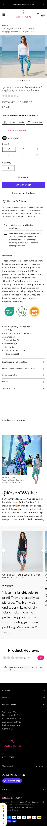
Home (5, 25)
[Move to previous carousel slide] (3, 550)
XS (9, 149)
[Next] (43, 4)
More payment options (23, 193)
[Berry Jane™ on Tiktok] (19, 775)
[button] (23, 138)
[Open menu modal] (3, 14)
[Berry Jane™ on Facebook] (3, 775)
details (31, 4)
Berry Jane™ (8, 101)
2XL (38, 155)
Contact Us (7, 728)
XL (23, 155)
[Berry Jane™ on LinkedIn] (11, 775)
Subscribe (39, 766)
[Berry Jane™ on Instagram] (7, 775)
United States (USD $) (13, 798)
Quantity (6, 162)
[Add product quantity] (12, 168)
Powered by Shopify (10, 810)
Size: (6, 143)
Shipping (22, 201)
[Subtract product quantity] (4, 168)
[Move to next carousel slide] (43, 550)
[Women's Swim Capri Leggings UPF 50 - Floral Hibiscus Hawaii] (22, 551)
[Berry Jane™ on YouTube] (23, 775)
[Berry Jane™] (23, 14)
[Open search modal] (38, 14)
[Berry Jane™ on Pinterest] (15, 775)
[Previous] (4, 4)
